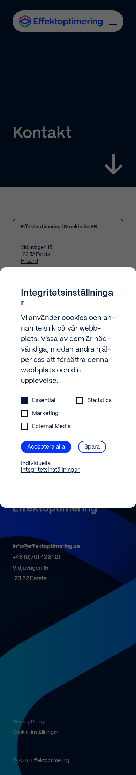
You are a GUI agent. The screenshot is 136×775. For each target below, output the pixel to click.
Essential (43, 400)
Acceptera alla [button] (46, 447)
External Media (51, 426)
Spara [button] (92, 447)
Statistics (99, 400)
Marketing (45, 413)
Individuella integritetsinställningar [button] (50, 467)
